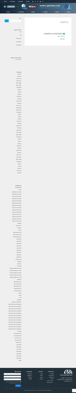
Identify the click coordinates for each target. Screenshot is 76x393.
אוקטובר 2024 (18, 107)
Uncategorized (18, 187)
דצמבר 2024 (18, 105)
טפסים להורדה (12, 1)
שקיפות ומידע (20, 1)
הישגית (20, 230)
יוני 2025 (19, 92)
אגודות (8, 11)
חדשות (68, 11)
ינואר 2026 (19, 76)
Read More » (62, 39)
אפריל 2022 (19, 170)
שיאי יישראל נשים (18, 340)
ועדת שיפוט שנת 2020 (17, 236)
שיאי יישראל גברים (18, 338)
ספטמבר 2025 (18, 85)
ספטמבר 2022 (18, 159)
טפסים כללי (19, 266)
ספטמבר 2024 (18, 110)
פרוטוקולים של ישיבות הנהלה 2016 (15, 306)
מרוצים (20, 295)
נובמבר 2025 (18, 80)
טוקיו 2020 (19, 261)
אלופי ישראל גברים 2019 (16, 216)
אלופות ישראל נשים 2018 (16, 198)
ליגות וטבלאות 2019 (17, 288)
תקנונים (19, 360)
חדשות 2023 (19, 250)
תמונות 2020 (18, 353)
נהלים (20, 297)
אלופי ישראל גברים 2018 (16, 214)
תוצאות (45, 11)
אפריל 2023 (19, 146)
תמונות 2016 (19, 347)
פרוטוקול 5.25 (18, 45)
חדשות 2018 (19, 239)
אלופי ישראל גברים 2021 (16, 221)
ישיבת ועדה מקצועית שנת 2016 (15, 270)
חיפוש (20, 18)
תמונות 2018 (19, 351)
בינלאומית (63, 36)
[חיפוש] (8, 7)
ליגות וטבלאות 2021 (17, 290)
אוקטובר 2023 (18, 134)
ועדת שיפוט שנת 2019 (17, 234)
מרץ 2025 (19, 98)
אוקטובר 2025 (18, 83)
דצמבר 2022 (18, 155)
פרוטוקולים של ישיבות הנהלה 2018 (15, 311)
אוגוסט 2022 (19, 161)
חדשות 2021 (19, 245)
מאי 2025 (19, 94)
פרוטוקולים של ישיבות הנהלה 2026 (15, 329)
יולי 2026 (19, 74)
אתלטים (33, 11)
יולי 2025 (19, 89)
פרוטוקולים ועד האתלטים (16, 302)
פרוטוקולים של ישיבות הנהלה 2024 (15, 324)
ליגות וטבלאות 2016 (17, 281)
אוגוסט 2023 (19, 137)
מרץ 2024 (19, 123)
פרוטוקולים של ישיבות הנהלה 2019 (15, 313)
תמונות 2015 (19, 344)
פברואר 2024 (18, 125)
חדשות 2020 (19, 243)
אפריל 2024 (19, 121)
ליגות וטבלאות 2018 (17, 286)
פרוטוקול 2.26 (18, 38)
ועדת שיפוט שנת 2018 (17, 232)
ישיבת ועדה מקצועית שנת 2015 (15, 268)
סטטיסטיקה (21, 11)
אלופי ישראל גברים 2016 (16, 210)
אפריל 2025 (19, 96)
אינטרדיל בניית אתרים (33, 390)
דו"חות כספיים (18, 225)
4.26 (20, 31)
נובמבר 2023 (18, 132)
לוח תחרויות (19, 279)
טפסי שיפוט (19, 263)
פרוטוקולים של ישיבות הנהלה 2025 (15, 326)
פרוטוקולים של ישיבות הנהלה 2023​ (15, 322)
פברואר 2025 (18, 101)
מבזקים (19, 293)
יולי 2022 (19, 163)
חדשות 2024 (19, 252)
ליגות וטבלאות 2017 (17, 284)
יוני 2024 (19, 116)
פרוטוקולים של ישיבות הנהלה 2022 (15, 320)
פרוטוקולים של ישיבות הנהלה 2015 (15, 304)
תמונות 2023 (18, 358)
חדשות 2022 (19, 248)
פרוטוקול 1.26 (18, 41)
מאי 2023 (19, 143)
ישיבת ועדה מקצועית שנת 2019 (15, 277)
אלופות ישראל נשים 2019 (16, 201)
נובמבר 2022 (18, 157)
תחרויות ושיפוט (18, 342)
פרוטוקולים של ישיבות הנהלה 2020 (15, 315)
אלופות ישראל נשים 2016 (16, 192)
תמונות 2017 (19, 349)
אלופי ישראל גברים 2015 (16, 207)
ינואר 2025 (19, 103)
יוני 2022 (19, 166)
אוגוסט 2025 (19, 87)
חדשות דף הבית (18, 259)
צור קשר (5, 1)
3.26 (20, 35)
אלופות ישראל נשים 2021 (16, 205)
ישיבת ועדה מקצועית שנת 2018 (15, 275)
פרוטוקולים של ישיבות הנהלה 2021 (15, 317)
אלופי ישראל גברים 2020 (16, 219)
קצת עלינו (28, 1)
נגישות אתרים (26, 390)
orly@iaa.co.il (67, 381)
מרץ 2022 (19, 172)
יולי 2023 (19, 139)
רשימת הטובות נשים (17, 333)
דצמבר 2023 (18, 130)
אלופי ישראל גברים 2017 (16, 212)
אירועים (57, 11)
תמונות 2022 (18, 356)
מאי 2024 (19, 119)
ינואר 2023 (19, 152)
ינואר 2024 (19, 128)
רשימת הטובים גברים (17, 335)
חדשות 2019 (19, 241)
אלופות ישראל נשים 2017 (16, 196)
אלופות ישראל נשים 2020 (16, 203)
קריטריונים (19, 331)
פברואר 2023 (18, 150)
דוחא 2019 (19, 228)
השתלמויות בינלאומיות (53, 33)
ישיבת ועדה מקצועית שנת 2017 (15, 272)
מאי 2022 (19, 168)
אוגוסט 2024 (19, 112)
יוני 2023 (19, 141)
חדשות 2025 (19, 254)
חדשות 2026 (19, 257)
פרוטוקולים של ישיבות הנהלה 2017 (15, 308)
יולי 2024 (19, 114)
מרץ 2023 (19, 148)
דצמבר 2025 (18, 78)
